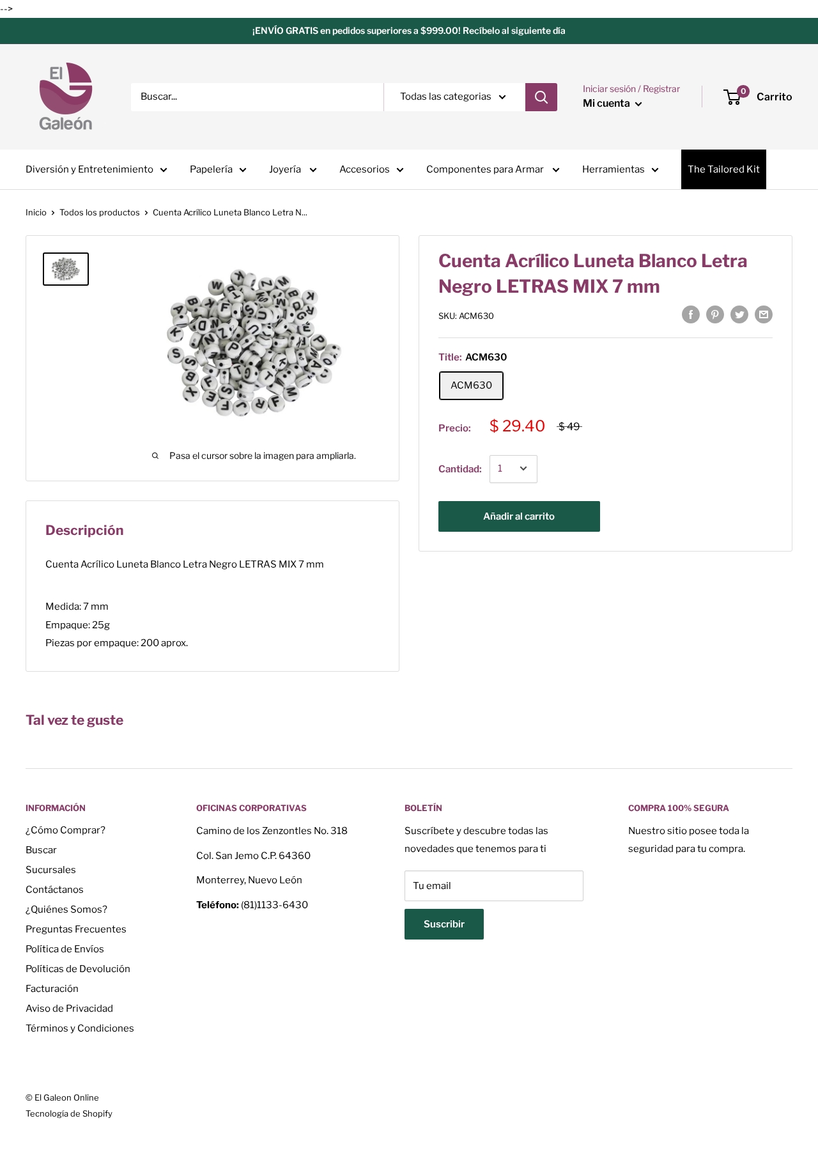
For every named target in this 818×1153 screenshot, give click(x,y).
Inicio (36, 212)
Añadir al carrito (519, 516)
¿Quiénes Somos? (66, 909)
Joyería (286, 169)
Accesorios (364, 169)
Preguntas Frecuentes (76, 929)
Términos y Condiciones (80, 1028)
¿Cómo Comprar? (65, 830)
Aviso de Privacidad (69, 1008)
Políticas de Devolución (78, 969)
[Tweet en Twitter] (739, 314)
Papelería (211, 169)
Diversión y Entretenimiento (89, 169)
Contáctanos (55, 889)
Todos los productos (99, 212)
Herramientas (613, 169)
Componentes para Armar (486, 169)
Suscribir (444, 924)
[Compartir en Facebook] (691, 314)
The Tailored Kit (724, 169)
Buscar (41, 850)
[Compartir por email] (764, 314)
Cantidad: (460, 468)
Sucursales (51, 870)
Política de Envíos (65, 949)
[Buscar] (541, 97)
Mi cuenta (607, 103)
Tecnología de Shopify (69, 1113)
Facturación (52, 988)
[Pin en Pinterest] (715, 314)
